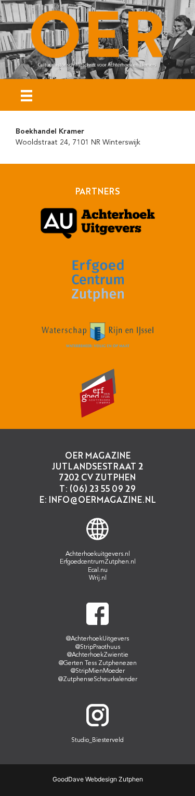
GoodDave (68, 779)
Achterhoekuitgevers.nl (98, 554)
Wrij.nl (98, 578)
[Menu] (26, 95)
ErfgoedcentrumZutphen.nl (98, 562)
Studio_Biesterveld (97, 740)
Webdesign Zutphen (114, 779)
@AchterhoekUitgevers (97, 639)
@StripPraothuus (97, 647)
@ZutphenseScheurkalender (97, 679)
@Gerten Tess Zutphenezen (98, 663)
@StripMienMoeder (98, 671)
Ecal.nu (98, 570)
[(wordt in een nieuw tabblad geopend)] (98, 237)
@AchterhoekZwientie (97, 655)
